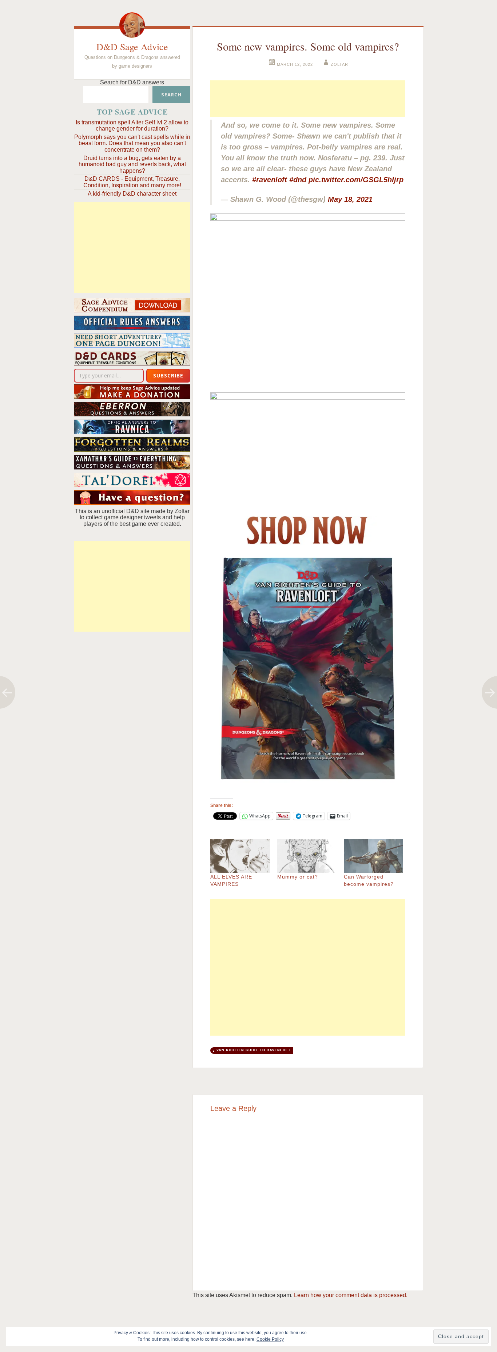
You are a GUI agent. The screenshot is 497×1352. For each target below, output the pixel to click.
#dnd (297, 180)
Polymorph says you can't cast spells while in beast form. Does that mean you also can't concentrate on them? (132, 143)
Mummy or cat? (297, 877)
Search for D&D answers (132, 82)
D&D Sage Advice (132, 46)
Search (171, 94)
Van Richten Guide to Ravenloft (253, 1050)
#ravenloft (269, 180)
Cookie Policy (270, 1339)
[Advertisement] (132, 247)
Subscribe (168, 375)
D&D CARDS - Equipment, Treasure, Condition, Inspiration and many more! (132, 182)
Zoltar (339, 64)
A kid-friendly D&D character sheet (132, 194)
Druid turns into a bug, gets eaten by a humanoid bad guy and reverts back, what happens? (132, 164)
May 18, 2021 (350, 199)
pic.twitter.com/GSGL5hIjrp (356, 180)
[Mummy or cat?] (307, 856)
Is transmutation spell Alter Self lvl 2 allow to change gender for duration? (132, 125)
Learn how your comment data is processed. (350, 1295)
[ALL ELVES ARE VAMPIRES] (240, 856)
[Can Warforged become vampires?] (373, 856)
